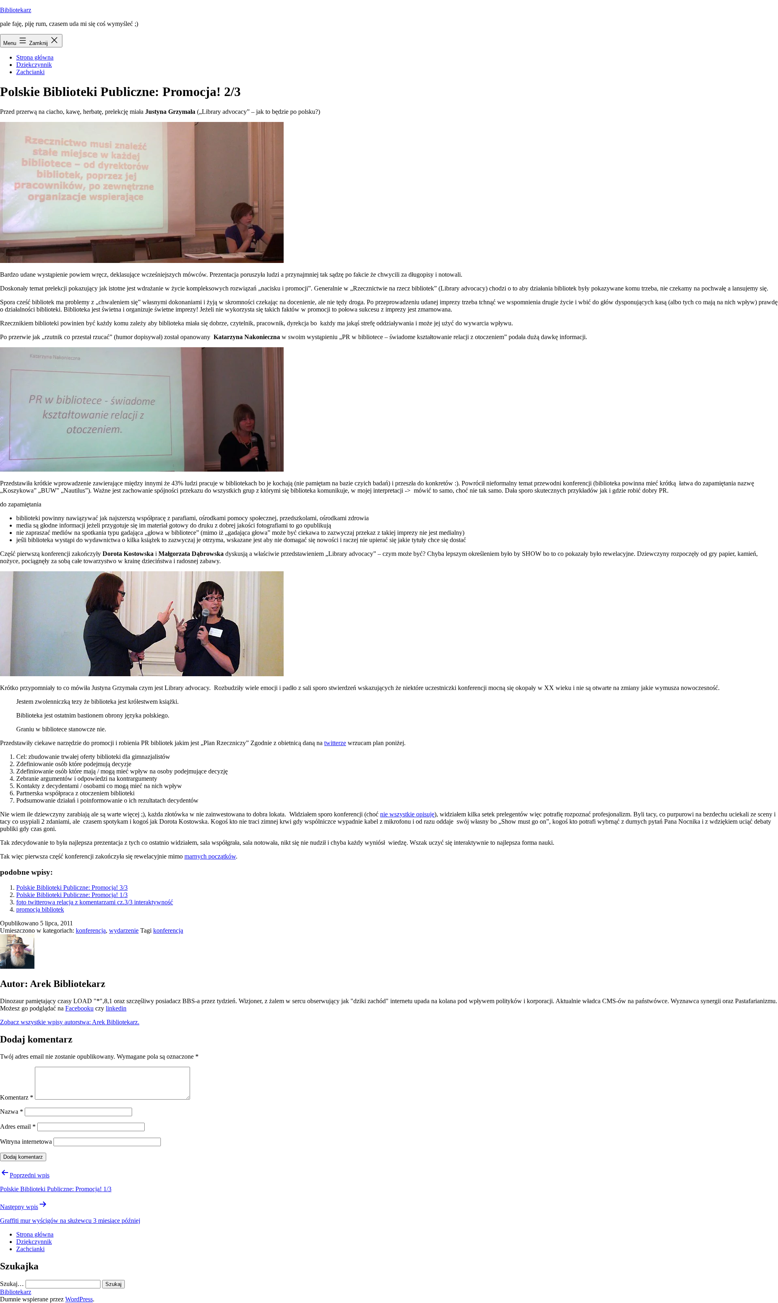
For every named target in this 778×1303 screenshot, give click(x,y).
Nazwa (11, 1111)
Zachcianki (30, 71)
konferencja (91, 930)
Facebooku (79, 1008)
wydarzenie (124, 930)
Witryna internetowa (26, 1141)
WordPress (79, 1299)
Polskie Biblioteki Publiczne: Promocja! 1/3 (72, 894)
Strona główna (34, 57)
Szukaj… (12, 1283)
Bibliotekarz (15, 9)
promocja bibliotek (40, 909)
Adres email (18, 1126)
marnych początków (210, 856)
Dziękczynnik (34, 64)
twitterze (335, 742)
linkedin (116, 1008)
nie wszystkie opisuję (407, 814)
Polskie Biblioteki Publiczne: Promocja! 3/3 (72, 887)
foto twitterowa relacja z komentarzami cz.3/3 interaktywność (94, 902)
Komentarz (16, 1097)
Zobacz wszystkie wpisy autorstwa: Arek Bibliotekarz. (69, 1022)
